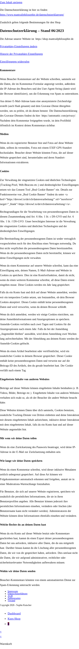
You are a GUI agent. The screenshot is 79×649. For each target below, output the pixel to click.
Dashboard (14, 613)
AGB (10, 596)
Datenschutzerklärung (17, 593)
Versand (11, 600)
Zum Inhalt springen (11, 2)
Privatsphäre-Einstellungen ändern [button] (18, 46)
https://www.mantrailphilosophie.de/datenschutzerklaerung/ (32, 14)
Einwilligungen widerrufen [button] (14, 61)
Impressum (13, 591)
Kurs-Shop (14, 618)
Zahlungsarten (14, 598)
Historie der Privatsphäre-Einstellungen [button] (21, 53)
